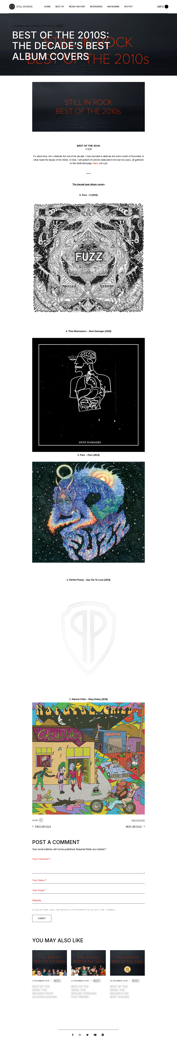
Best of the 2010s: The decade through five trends (83, 991)
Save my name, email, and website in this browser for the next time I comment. (75, 910)
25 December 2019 (119, 981)
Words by (42, 26)
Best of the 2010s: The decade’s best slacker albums (44, 991)
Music (60, 26)
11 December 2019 (40, 981)
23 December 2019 (80, 981)
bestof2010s (138, 820)
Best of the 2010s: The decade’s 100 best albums (119, 991)
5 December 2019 (21, 26)
